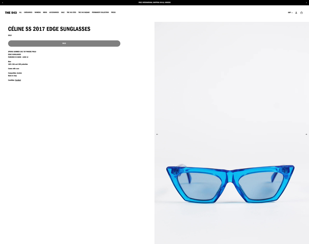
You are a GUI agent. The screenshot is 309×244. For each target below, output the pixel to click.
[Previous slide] (2, 2)
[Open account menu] (296, 12)
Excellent (18, 80)
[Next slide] (306, 2)
